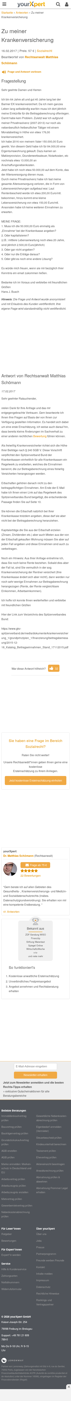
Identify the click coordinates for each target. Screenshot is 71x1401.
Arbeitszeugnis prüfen (13, 1185)
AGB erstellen (9, 1150)
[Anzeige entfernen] (68, 1386)
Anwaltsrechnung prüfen (49, 1170)
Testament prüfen (46, 1150)
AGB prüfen (7, 1157)
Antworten (22, 12)
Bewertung (40, 436)
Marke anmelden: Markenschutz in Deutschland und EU (16, 1168)
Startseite (7, 12)
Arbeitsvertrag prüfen (13, 1179)
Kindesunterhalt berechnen (51, 1144)
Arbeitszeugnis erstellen (14, 1192)
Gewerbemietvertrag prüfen (16, 1205)
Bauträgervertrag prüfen (14, 1133)
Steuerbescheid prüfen (49, 1137)
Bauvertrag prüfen (11, 1126)
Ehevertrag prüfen (46, 1157)
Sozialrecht (44, 51)
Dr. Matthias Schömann (18, 856)
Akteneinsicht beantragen (50, 1164)
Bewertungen (8, 1240)
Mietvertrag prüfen (11, 1199)
